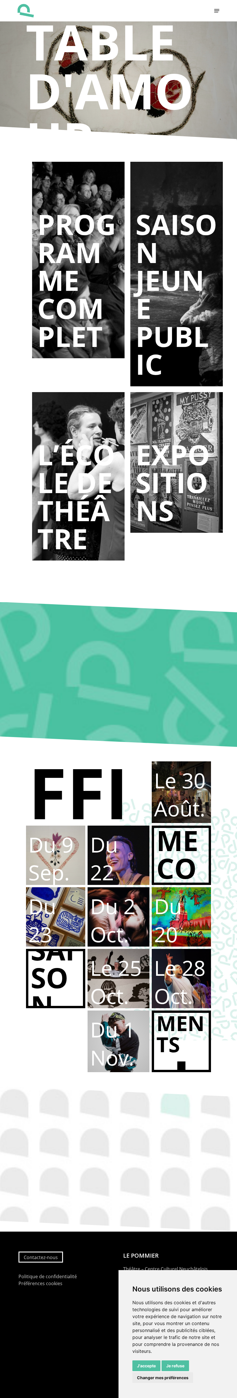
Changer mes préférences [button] (162, 1377)
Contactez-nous (41, 1257)
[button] (217, 11)
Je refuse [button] (175, 1365)
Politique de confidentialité (47, 1276)
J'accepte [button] (146, 1365)
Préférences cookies (40, 1283)
